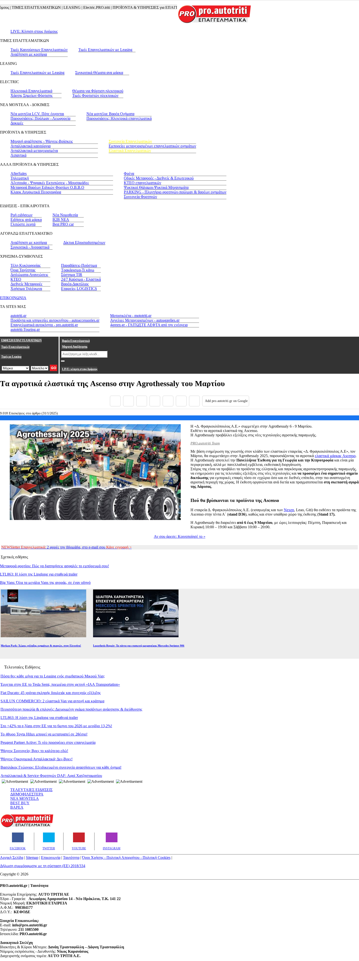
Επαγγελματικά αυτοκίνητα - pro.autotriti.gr (44, 325)
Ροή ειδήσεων (21, 215)
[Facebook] (115, 401)
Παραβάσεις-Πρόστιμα (79, 265)
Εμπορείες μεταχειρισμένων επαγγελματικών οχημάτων (152, 146)
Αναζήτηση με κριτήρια (29, 54)
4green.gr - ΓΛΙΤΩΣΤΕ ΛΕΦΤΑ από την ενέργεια (149, 325)
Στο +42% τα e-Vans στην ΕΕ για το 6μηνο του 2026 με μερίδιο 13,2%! (56, 726)
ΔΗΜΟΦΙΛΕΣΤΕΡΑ (26, 794)
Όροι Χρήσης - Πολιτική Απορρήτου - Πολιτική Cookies (126, 857)
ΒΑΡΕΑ (16, 807)
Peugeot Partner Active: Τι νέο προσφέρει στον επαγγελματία (47, 742)
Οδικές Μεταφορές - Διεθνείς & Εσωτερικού (159, 178)
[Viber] (154, 401)
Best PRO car (63, 224)
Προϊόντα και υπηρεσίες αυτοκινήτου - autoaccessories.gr (55, 320)
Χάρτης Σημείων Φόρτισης (32, 95)
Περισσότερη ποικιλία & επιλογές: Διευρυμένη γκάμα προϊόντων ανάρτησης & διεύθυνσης (71, 709)
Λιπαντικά (18, 155)
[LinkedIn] (181, 401)
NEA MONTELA (24, 798)
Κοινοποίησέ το (179, 536)
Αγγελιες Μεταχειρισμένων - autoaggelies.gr (145, 320)
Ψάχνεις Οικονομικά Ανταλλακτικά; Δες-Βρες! (36, 759)
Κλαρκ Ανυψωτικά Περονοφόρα (36, 192)
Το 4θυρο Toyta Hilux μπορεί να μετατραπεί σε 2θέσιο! (43, 734)
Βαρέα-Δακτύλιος (75, 284)
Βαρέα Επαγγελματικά (76, 341)
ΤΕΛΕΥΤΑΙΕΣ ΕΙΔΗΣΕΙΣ (31, 790)
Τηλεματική (20, 178)
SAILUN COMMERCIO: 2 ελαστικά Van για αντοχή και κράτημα (52, 701)
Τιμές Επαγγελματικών (15, 347)
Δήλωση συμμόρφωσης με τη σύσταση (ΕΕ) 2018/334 (42, 866)
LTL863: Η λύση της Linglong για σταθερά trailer (38, 574)
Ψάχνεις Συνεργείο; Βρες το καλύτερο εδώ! (34, 751)
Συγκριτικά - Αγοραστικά (30, 247)
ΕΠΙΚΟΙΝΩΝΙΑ (13, 298)
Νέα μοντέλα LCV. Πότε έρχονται (37, 114)
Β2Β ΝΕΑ (61, 219)
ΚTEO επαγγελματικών (142, 183)
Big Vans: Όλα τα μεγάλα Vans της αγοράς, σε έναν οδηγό (45, 582)
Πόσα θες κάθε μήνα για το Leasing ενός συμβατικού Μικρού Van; (52, 676)
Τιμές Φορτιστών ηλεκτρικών (95, 95)
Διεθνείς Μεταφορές (26, 284)
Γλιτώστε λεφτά (23, 224)
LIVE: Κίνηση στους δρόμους (34, 31)
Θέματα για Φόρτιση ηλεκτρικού (97, 91)
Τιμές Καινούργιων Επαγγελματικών (39, 50)
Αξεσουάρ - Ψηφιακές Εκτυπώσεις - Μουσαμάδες (50, 183)
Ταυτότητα (71, 857)
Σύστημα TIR (71, 275)
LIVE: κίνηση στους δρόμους (79, 369)
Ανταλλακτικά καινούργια (31, 146)
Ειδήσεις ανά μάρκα (26, 219)
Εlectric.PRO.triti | (86, 7)
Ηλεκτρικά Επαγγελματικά (31, 91)
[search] (63, 361)
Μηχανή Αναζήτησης (74, 346)
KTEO (16, 279)
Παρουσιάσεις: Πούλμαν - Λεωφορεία (40, 118)
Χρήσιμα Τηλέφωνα (26, 288)
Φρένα (129, 173)
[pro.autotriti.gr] (27, 826)
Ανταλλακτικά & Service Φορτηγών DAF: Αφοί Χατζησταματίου (51, 776)
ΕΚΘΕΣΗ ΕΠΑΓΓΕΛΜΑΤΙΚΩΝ (21, 340)
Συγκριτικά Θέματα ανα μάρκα (99, 72)
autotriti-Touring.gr (25, 329)
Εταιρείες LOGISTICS (79, 288)
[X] (128, 401)
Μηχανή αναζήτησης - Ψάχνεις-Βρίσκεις (42, 141)
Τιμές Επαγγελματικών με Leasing (105, 50)
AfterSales (19, 173)
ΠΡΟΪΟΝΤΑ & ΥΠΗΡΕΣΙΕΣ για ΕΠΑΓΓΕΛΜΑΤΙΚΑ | (145, 7)
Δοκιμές (17, 123)
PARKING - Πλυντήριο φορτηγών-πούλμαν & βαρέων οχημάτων (175, 192)
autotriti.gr (18, 316)
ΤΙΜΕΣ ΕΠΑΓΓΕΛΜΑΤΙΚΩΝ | (26, 7)
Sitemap (32, 857)
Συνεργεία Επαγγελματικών (130, 141)
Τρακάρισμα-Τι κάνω (77, 270)
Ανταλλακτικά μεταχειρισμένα (34, 150)
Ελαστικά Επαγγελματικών (130, 150)
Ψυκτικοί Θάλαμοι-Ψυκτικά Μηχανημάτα (156, 187)
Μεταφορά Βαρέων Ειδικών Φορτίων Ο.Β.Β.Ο (47, 187)
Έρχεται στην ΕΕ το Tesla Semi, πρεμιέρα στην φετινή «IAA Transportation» (60, 684)
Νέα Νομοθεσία (65, 215)
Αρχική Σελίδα (11, 857)
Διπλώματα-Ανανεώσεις (29, 275)
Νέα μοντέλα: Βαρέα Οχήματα (110, 114)
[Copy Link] (194, 401)
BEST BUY (20, 803)
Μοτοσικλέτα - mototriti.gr (130, 316)
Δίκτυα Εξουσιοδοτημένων (84, 242)
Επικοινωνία (50, 857)
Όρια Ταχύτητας (23, 270)
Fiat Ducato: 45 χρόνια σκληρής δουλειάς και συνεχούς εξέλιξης (50, 693)
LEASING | (62, 7)
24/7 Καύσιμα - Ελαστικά (81, 279)
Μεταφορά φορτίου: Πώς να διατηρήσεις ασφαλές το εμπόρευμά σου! (54, 566)
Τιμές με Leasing (11, 356)
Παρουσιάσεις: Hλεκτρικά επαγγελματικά (119, 118)
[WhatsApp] (168, 401)
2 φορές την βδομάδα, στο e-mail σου (66, 547)
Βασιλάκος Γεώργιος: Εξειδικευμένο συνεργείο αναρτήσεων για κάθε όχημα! (60, 767)
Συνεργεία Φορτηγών (140, 197)
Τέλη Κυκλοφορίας (26, 265)
